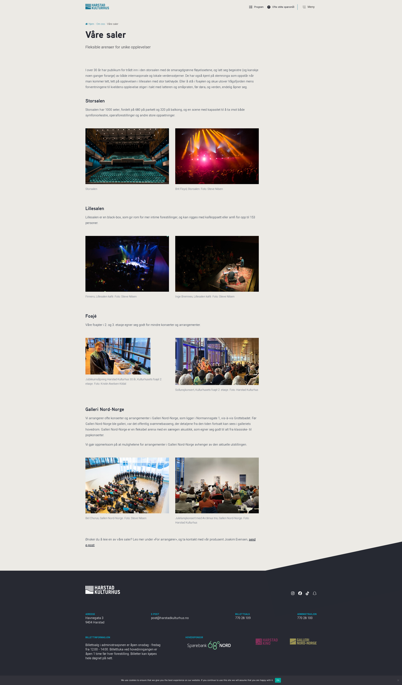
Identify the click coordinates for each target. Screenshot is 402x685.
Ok (278, 680)
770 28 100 (305, 618)
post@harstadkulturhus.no (170, 618)
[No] (398, 680)
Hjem (91, 23)
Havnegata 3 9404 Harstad (94, 620)
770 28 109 (243, 618)
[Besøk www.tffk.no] (209, 645)
